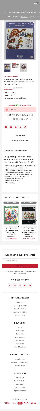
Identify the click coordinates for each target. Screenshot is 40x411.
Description (20, 135)
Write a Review (8, 90)
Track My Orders (20, 381)
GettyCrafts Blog (20, 309)
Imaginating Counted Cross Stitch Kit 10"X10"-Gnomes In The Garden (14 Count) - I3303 (11, 230)
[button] (37, 3)
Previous (4, 220)
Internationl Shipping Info (20, 362)
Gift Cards (20, 344)
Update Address (20, 391)
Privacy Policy (20, 315)
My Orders (20, 378)
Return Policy (20, 366)
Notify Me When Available (20, 115)
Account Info (20, 387)
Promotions (20, 340)
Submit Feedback (20, 347)
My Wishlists (20, 384)
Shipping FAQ (20, 359)
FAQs (20, 327)
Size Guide (20, 331)
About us (20, 302)
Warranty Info (20, 337)
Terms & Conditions (20, 312)
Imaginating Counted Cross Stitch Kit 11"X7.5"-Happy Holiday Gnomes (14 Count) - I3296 (29, 230)
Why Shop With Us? (20, 306)
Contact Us (20, 334)
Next (36, 220)
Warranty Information (20, 141)
